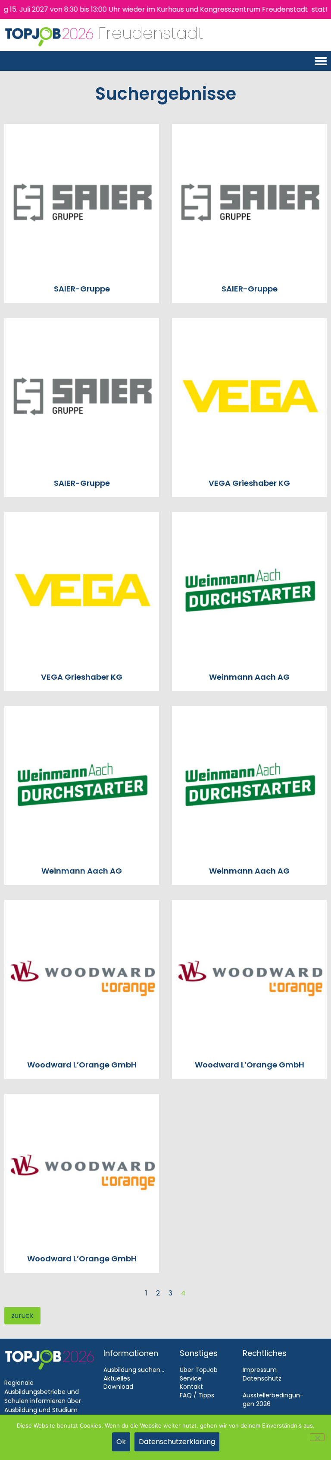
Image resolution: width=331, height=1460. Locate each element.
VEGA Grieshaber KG (249, 483)
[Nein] (317, 1437)
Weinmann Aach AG (249, 676)
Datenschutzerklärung (177, 1442)
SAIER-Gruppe (82, 288)
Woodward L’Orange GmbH (82, 1064)
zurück (22, 1316)
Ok (121, 1442)
